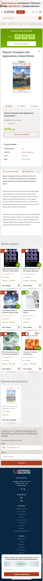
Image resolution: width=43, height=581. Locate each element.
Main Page (3, 23)
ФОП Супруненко (17, 120)
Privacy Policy (21, 522)
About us (21, 517)
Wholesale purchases (22, 509)
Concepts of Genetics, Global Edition (30, 353)
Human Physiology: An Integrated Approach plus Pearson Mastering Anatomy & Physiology (10, 312)
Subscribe (21, 463)
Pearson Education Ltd (28, 152)
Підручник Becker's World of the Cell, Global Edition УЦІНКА (10, 270)
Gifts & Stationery (21, 550)
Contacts (21, 528)
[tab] (21, 106)
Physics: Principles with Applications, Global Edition (10, 408)
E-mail (3, 443)
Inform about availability (21, 134)
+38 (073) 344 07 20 (21, 478)
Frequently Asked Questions (21, 531)
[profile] (33, 12)
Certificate (21, 553)
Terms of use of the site (21, 520)
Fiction (21, 541)
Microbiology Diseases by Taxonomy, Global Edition (10, 353)
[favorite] (39, 51)
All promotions (22, 514)
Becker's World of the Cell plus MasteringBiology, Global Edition (31, 270)
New (21, 497)
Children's (21, 547)
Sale (21, 501)
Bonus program (21, 511)
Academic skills (21, 23)
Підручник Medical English (29, 311)
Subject (3, 452)
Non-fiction (21, 544)
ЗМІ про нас (21, 525)
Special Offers (21, 494)
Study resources (12, 23)
